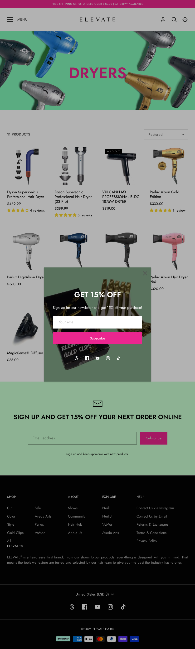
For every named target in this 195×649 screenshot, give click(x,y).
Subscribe (97, 338)
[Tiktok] (118, 358)
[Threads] (76, 358)
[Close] (145, 273)
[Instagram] (108, 358)
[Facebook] (87, 358)
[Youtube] (97, 358)
